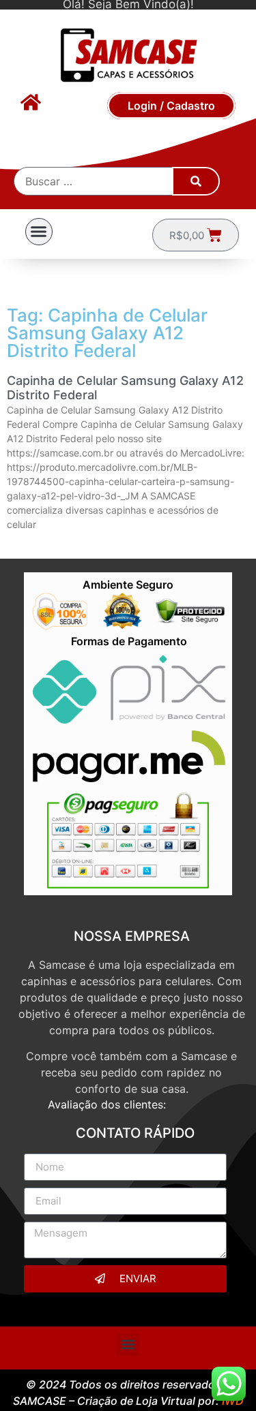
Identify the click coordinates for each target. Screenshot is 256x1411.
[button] (39, 231)
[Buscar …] (94, 181)
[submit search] (196, 181)
